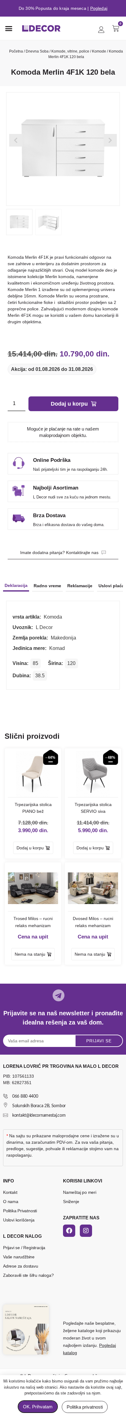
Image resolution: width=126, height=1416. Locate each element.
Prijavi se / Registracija (24, 1247)
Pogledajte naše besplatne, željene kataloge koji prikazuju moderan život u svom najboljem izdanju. (92, 1338)
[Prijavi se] (101, 29)
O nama (10, 1201)
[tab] (16, 586)
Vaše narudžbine (19, 1256)
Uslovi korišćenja (19, 1219)
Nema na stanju (30, 954)
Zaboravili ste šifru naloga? (28, 1275)
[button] (9, 28)
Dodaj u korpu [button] (30, 847)
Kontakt (10, 1192)
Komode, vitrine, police (70, 51)
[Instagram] (86, 1231)
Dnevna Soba (37, 51)
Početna (16, 51)
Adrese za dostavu (20, 1266)
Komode (99, 51)
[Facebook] (69, 1231)
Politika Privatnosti (20, 1210)
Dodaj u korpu (69, 404)
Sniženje (71, 1201)
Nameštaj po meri (79, 1192)
